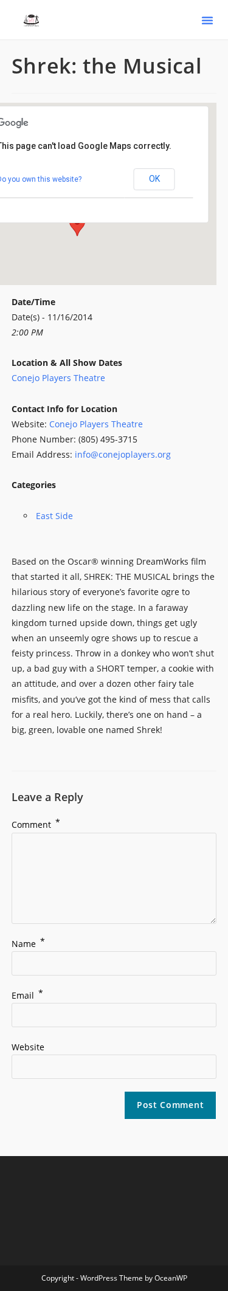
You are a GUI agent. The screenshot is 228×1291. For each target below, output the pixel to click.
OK (154, 179)
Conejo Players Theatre (58, 378)
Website (28, 1047)
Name (28, 943)
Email (27, 995)
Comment (36, 824)
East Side (54, 516)
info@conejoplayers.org (123, 454)
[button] (207, 20)
